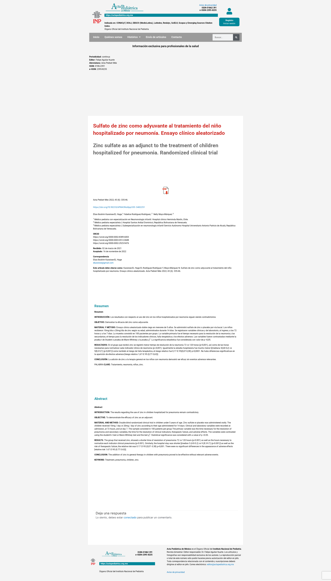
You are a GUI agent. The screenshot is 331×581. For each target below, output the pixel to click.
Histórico (132, 37)
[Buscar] (236, 37)
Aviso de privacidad (208, 5)
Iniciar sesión (229, 23)
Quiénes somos (113, 37)
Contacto (176, 37)
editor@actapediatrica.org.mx (220, 564)
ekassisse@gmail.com (103, 263)
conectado (130, 517)
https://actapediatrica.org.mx (119, 15)
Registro (229, 20)
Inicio (96, 37)
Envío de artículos (156, 37)
